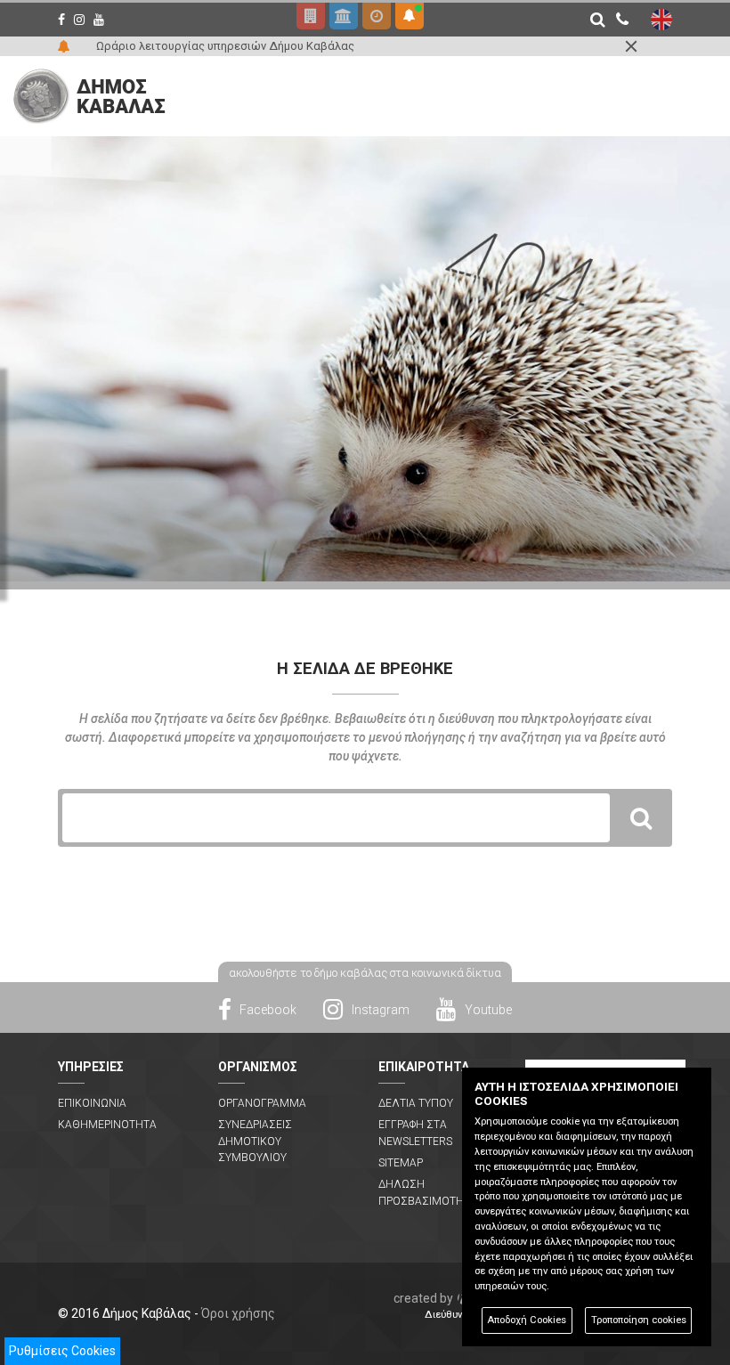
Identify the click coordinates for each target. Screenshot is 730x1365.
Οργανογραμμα (262, 1103)
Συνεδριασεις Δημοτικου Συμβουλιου (255, 1141)
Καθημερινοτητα (107, 1124)
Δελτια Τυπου (415, 1103)
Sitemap (400, 1163)
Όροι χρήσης (238, 1313)
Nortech (459, 1298)
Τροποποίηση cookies (638, 1320)
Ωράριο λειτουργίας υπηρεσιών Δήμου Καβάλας (225, 46)
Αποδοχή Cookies (526, 1320)
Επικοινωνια (92, 1103)
